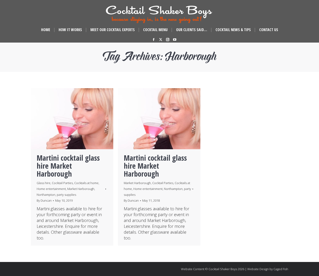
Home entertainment (51, 189)
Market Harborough (80, 189)
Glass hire (43, 183)
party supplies (66, 194)
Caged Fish (280, 269)
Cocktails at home (86, 183)
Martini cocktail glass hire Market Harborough (68, 166)
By (44, 200)
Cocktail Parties (62, 183)
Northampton (46, 194)
